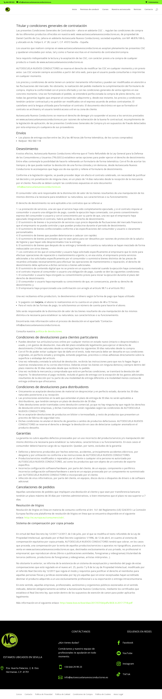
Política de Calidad (62, 694)
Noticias (137, 9)
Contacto (149, 9)
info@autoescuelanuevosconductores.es (39, 186)
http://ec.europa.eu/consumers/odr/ (44, 517)
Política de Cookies (103, 694)
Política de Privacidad (43, 694)
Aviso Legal (118, 694)
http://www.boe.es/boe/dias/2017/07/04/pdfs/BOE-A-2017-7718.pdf (96, 602)
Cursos (105, 9)
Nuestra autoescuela (121, 9)
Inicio (74, 9)
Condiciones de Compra (83, 694)
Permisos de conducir (89, 9)
